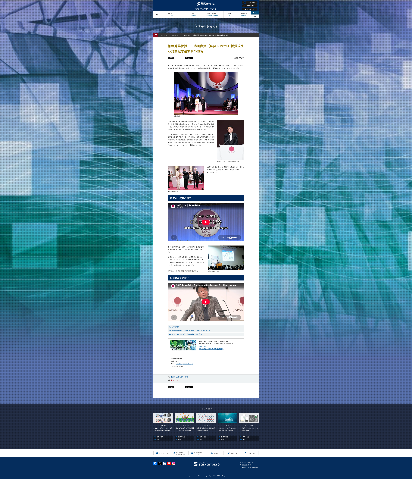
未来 (229, 14)
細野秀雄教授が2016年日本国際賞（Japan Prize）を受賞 (191, 330)
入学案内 (244, 14)
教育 (193, 14)
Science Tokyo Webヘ (248, 462)
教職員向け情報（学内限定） (250, 467)
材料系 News (175, 35)
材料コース (175, 380)
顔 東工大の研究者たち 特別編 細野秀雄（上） (187, 334)
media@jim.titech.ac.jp (184, 364)
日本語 (255, 13)
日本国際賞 (175, 327)
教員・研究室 (212, 14)
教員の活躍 (175, 377)
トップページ (156, 14)
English (255, 16)
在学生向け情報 (246, 465)
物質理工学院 (202, 346)
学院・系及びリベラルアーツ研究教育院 (210, 349)
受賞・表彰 (184, 377)
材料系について (172, 14)
